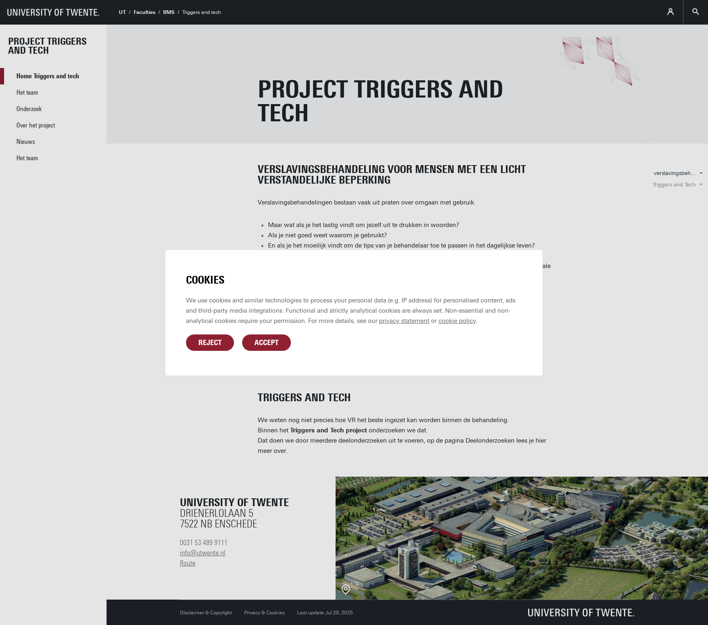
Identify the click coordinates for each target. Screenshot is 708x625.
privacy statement (404, 321)
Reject (210, 342)
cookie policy (457, 321)
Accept (266, 342)
